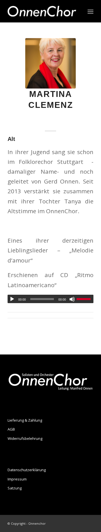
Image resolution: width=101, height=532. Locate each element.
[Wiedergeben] (12, 299)
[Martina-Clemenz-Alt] (50, 63)
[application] (50, 299)
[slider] (85, 299)
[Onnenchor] (42, 11)
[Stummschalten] (72, 299)
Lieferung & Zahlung (25, 420)
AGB (11, 429)
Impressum (17, 479)
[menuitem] (90, 11)
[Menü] (90, 11)
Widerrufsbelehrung (25, 438)
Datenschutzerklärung (27, 469)
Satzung (15, 488)
